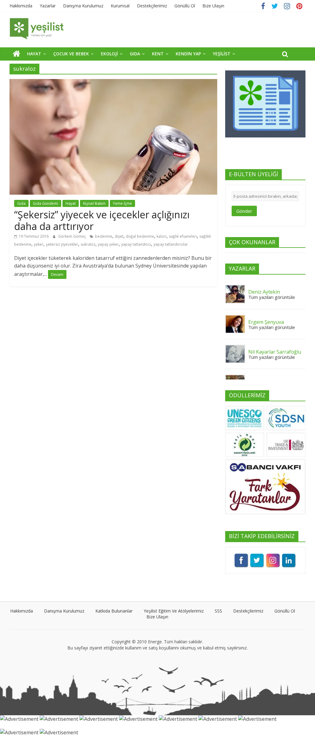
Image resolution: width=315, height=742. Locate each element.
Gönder (244, 211)
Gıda (21, 203)
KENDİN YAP (188, 54)
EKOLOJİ (109, 54)
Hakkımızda (21, 6)
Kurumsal (120, 6)
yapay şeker (108, 244)
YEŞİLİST (221, 54)
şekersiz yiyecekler (62, 244)
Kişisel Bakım (94, 203)
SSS (218, 611)
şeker (38, 244)
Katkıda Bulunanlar (114, 611)
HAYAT (34, 54)
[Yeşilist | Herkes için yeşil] (16, 53)
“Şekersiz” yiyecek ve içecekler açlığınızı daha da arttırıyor (101, 220)
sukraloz (88, 244)
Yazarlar (48, 6)
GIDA (135, 54)
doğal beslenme (140, 236)
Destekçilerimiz (152, 6)
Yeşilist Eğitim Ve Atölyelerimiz (174, 611)
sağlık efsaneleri (183, 236)
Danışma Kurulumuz (83, 6)
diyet (119, 236)
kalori (161, 236)
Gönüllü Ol (184, 6)
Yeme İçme (122, 203)
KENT (158, 54)
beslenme (103, 236)
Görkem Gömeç (72, 236)
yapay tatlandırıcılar (171, 244)
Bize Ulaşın (213, 6)
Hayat (71, 203)
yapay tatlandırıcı (136, 244)
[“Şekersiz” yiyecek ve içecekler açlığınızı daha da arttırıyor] (113, 82)
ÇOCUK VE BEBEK (71, 54)
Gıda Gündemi (45, 203)
